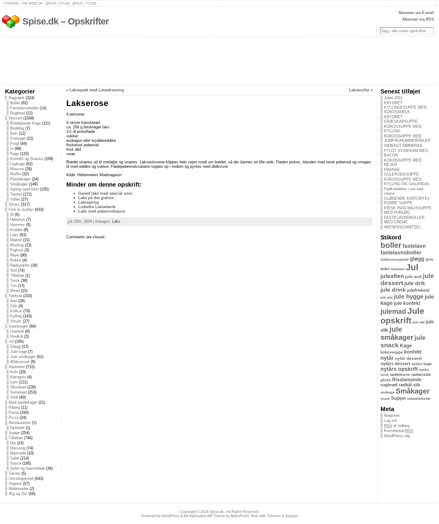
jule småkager (396, 333)
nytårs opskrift (399, 369)
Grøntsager (18, 326)
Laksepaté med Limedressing (97, 90)
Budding (17, 128)
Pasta (14, 412)
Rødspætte (20, 265)
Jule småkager (23, 356)
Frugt (14, 143)
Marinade (18, 453)
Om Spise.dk (32, 3)
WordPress (170, 516)
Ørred (15, 290)
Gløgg (15, 346)
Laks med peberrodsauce (101, 211)
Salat (14, 458)
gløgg (417, 259)
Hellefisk (17, 219)
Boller (15, 103)
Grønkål (17, 331)
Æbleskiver (20, 361)
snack (385, 398)
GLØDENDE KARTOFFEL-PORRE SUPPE (407, 200)
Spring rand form (24, 189)
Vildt (14, 397)
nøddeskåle (421, 375)
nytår (387, 358)
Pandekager (20, 179)
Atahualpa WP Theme (207, 516)
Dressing (17, 448)
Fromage (17, 138)
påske (385, 380)
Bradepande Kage (25, 123)
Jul (11, 341)
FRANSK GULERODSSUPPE (401, 172)
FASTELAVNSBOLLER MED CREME (404, 219)
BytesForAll (240, 516)
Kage (14, 153)
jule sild (418, 322)
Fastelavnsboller (24, 108)
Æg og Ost (18, 493)
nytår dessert (408, 358)
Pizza (14, 417)
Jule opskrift (402, 315)
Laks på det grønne (96, 198)
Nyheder (17, 427)
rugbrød (388, 384)
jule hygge (408, 296)
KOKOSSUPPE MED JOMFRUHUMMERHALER (407, 138)
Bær (14, 133)
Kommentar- (398, 430)
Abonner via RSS (418, 19)
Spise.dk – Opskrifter (65, 21)
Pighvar (16, 250)
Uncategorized (21, 478)
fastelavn (414, 246)
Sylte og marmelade (27, 468)
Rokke (15, 260)
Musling (17, 245)
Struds (16, 321)
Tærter (16, 194)
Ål (12, 214)
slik (416, 384)
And (13, 301)
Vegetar (15, 483)
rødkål (405, 384)
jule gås (386, 297)
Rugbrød (17, 113)
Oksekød (18, 387)
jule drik (414, 283)
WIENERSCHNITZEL (402, 227)
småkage (387, 392)
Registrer (392, 415)
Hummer (17, 224)
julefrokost (418, 290)
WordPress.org (397, 436)
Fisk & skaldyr (21, 209)
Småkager (19, 184)
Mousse (17, 169)
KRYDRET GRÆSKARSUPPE (401, 119)
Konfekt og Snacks (26, 158)
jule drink (393, 290)
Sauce (15, 463)
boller (390, 245)
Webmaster (18, 488)
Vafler (15, 199)
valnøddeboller (419, 398)
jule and (413, 276)
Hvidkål (16, 336)
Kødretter (17, 367)
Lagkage (17, 164)
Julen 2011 (393, 98)
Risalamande (407, 379)
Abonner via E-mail (416, 12)
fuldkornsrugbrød (394, 259)
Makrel (16, 240)
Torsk (15, 280)
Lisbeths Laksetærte (97, 207)
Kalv (14, 372)
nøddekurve (400, 375)
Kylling (16, 316)
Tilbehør (17, 275)
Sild (13, 270)
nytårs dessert (395, 363)
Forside (11, 3)
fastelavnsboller (400, 253)
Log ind (390, 420)
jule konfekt (407, 303)
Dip (13, 443)
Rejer (14, 255)
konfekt (413, 352)
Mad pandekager (23, 402)
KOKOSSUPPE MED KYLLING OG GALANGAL (407, 181)
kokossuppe (391, 352)
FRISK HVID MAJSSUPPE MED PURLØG (408, 210)
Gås (13, 306)
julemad (393, 311)
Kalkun (16, 311)
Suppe (14, 433)
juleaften (392, 276)
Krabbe (16, 230)
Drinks (14, 204)
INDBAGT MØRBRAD (403, 145)
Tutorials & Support (282, 516)
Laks (14, 235)
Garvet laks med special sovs (105, 193)
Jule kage (18, 351)
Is (11, 148)
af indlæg (396, 425)
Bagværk (16, 98)
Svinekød (18, 392)
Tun (13, 285)
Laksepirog (88, 202)
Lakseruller (359, 90)
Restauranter (20, 422)
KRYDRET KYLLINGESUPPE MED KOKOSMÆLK (405, 107)
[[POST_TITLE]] (57, 3)
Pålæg (14, 407)
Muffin (15, 174)
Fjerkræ (15, 295)
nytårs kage (422, 364)
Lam (14, 382)
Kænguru (18, 377)
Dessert (15, 118)
